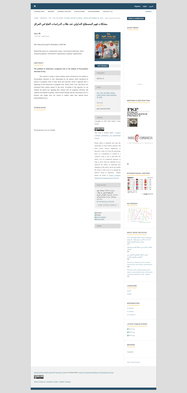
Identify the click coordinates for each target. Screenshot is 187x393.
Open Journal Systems (133, 362)
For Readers (130, 308)
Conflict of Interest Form (134, 65)
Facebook (50, 382)
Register (137, 6)
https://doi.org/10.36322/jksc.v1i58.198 (51, 44)
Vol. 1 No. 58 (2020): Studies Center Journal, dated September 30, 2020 (76, 18)
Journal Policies (64, 11)
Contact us (42, 382)
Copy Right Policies (133, 62)
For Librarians (131, 314)
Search (149, 11)
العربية (151, 6)
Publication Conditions (134, 74)
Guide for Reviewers (133, 45)
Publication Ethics (132, 36)
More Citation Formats (107, 205)
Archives (43, 18)
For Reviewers (94, 11)
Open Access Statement (134, 58)
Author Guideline (132, 71)
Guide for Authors (132, 42)
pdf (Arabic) (102, 66)
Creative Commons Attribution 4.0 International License (108, 135)
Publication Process (133, 52)
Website (62, 382)
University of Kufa (61, 372)
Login (145, 6)
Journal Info (39, 11)
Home (36, 18)
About (36, 382)
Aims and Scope (132, 39)
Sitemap (68, 382)
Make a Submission (136, 18)
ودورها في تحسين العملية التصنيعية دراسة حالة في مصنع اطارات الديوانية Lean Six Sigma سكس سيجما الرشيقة (139, 240)
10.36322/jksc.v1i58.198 (106, 201)
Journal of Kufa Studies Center (43, 372)
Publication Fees (132, 55)
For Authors (79, 11)
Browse (51, 11)
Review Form (131, 68)
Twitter (56, 382)
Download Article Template (135, 49)
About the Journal (132, 32)
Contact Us (108, 11)
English (129, 294)
